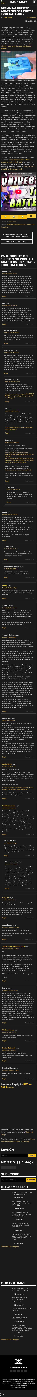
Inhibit (4, 586)
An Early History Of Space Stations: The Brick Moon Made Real (22, 1214)
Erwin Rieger (7, 764)
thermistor (4, 227)
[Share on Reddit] (10, 21)
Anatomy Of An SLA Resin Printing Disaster (22, 1193)
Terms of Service (10, 1383)
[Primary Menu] (34, 2)
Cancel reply (10, 1087)
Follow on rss (11, 1167)
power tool (31, 224)
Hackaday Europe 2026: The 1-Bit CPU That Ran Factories (21, 1225)
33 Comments (19, 1305)
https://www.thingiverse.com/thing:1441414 (18, 470)
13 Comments (18, 1198)
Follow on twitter (5, 1167)
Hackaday (18, 2)
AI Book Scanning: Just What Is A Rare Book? (21, 1289)
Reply (4, 296)
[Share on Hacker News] (7, 21)
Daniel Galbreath (8, 1048)
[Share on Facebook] (2, 21)
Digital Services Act (21, 1383)
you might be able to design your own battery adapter (16, 46)
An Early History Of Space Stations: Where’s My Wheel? (21, 1203)
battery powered (19, 224)
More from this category (10, 1247)
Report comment (29, 296)
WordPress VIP (22, 1387)
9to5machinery (8, 1030)
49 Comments (19, 1294)
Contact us (14, 1167)
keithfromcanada (8, 806)
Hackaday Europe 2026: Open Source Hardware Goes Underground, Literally (21, 1236)
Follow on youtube (8, 1167)
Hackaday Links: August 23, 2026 (21, 1310)
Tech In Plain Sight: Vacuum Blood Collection (19, 1299)
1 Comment (18, 1314)
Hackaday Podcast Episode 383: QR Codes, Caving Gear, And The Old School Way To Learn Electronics (22, 1329)
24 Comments (19, 1209)
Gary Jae (5, 898)
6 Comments (18, 1336)
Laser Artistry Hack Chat (16, 242)
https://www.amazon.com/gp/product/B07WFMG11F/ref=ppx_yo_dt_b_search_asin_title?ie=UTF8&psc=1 (19, 396)
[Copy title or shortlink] (12, 21)
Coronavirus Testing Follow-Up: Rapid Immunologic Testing (17, 235)
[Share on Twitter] (4, 21)
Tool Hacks (12, 222)
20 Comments (19, 1220)
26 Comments (31, 18)
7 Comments (18, 1243)
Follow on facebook (2, 1167)
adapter (10, 224)
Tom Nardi (8, 18)
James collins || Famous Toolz (13, 946)
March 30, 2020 (30, 21)
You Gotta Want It (19, 1318)
